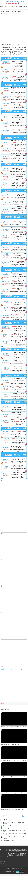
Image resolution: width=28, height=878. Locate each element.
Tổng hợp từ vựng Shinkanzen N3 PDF (11, 668)
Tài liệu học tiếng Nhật (17, 868)
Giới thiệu (2, 861)
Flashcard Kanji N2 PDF (9, 840)
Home (1, 6)
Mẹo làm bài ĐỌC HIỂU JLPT (10, 825)
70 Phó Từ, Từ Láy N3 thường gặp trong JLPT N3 (13, 776)
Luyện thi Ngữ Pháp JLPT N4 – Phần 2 (12, 828)
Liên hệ (2, 863)
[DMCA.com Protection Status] (20, 871)
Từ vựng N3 (7, 6)
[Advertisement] (14, 29)
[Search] (23, 816)
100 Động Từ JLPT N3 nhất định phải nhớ (11, 744)
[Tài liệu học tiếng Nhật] (14, 2)
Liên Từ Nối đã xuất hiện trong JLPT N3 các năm (13, 793)
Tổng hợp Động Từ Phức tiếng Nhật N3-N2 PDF (13, 809)
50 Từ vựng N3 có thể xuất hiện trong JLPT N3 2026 (13, 760)
